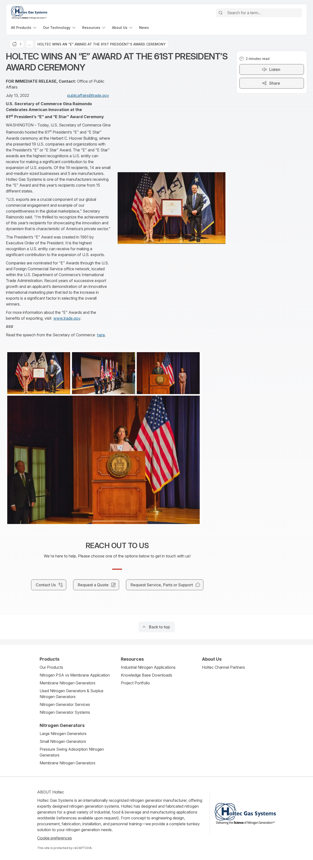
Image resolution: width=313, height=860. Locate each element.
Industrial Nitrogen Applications (148, 667)
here (101, 334)
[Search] (220, 12)
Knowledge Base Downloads (146, 675)
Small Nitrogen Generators (63, 741)
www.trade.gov (66, 318)
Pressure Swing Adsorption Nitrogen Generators (72, 752)
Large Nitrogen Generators (63, 733)
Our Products (51, 667)
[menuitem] (24, 27)
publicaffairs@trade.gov (88, 95)
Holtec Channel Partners (223, 667)
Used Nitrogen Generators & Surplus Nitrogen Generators (71, 693)
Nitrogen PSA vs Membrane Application (75, 675)
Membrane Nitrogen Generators (67, 682)
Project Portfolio (135, 682)
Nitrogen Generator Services (65, 704)
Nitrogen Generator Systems (65, 712)
